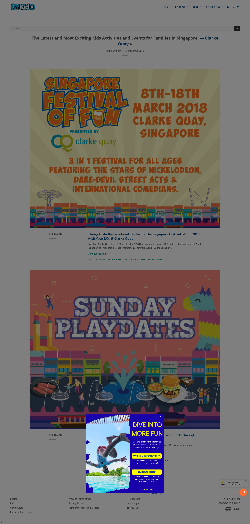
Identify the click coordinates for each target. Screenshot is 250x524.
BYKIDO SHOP (147, 472)
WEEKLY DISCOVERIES (147, 456)
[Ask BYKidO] (243, 492)
